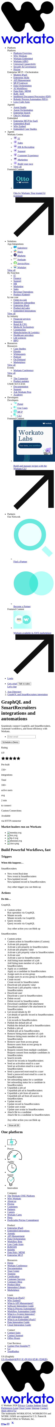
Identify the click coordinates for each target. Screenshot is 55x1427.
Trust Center (13, 1271)
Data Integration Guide (18, 1322)
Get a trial (12, 683)
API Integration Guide (18, 1317)
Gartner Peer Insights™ (18, 1346)
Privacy (21, 1405)
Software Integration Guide (20, 1306)
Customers (12, 1206)
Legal (15, 1408)
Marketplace (13, 1290)
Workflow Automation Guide (21, 1311)
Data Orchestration (16, 1239)
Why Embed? (14, 1300)
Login (10, 678)
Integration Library (16, 1287)
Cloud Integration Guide (19, 1325)
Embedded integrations (18, 1230)
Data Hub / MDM (16, 1252)
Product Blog (13, 1284)
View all (11, 270)
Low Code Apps (15, 1244)
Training (11, 1273)
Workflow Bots (14, 1241)
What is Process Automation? (21, 1308)
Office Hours (13, 1338)
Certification (13, 1276)
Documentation (14, 1268)
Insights (11, 1249)
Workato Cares (14, 1214)
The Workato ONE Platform (21, 1196)
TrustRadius (13, 1351)
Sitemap (35, 1408)
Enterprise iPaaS (15, 1228)
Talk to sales (24, 684)
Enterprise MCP (15, 1255)
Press (9, 1217)
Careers (11, 1212)
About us (11, 1201)
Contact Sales (13, 1332)
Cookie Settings (33, 1405)
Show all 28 (14, 1125)
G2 (8, 1348)
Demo (10, 1263)
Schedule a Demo (10, 742)
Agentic (11, 1233)
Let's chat (11, 686)
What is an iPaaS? (16, 1298)
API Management (15, 1236)
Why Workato (14, 1198)
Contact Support (15, 1335)
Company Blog (14, 1282)
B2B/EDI (12, 1247)
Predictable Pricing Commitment (23, 1220)
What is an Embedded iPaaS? (21, 1319)
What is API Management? (20, 1303)
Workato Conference (17, 1265)
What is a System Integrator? (21, 1314)
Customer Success (16, 1279)
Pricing (10, 1204)
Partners (11, 1209)
